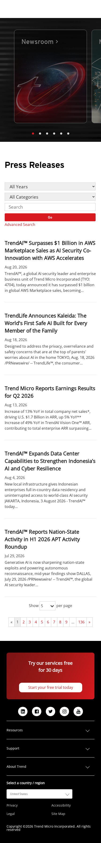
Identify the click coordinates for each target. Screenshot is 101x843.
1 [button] (33, 133)
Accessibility (61, 805)
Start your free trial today (50, 687)
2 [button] (40, 133)
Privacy (12, 805)
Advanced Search (20, 224)
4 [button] (54, 133)
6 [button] (68, 133)
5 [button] (61, 133)
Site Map (58, 813)
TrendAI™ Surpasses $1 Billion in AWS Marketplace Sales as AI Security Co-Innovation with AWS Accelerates (50, 250)
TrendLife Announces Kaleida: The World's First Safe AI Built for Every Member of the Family (46, 323)
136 (81, 622)
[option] (50, 76)
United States (19, 794)
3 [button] (47, 133)
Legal (11, 813)
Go (50, 217)
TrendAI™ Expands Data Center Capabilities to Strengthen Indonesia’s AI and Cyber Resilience (50, 461)
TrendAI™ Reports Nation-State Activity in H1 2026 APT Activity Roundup (42, 539)
